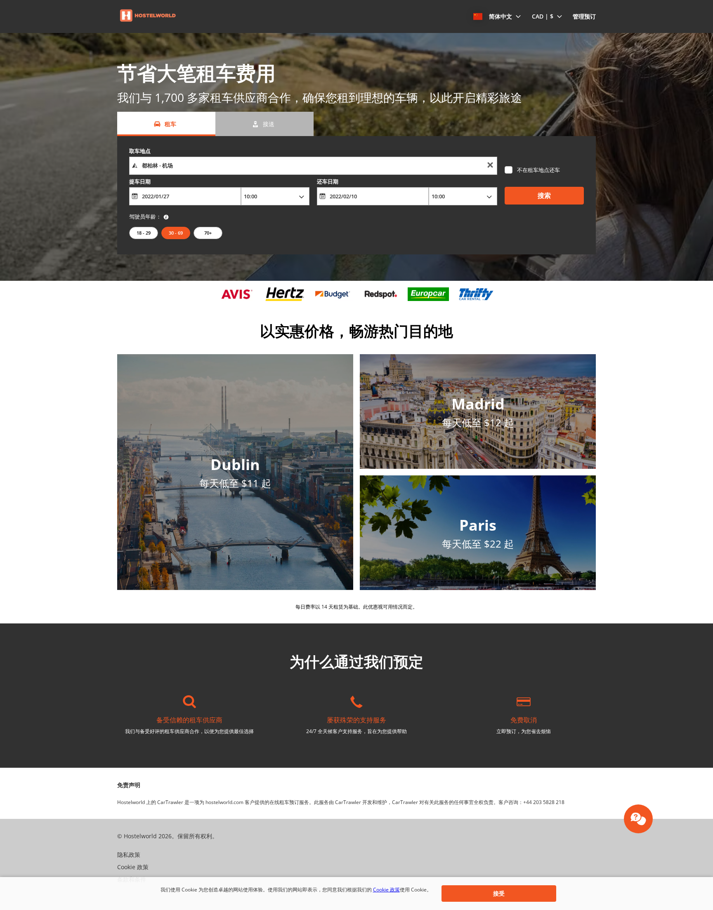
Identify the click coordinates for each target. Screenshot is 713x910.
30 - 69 (176, 233)
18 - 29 (144, 233)
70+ (208, 233)
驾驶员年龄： (145, 216)
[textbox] (313, 166)
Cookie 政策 (386, 889)
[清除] (490, 166)
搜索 (544, 195)
